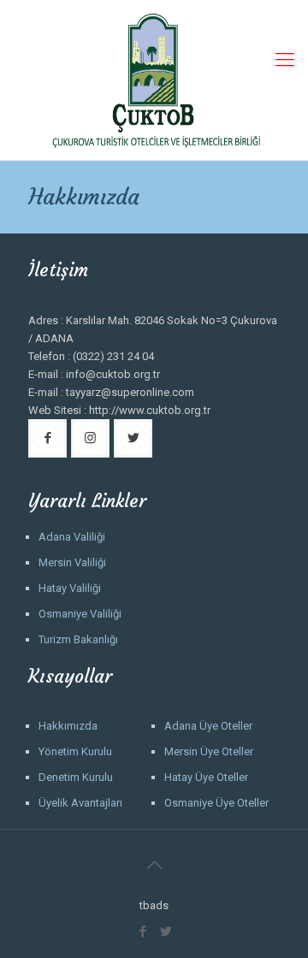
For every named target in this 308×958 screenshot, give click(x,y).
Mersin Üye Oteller (208, 751)
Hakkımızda (68, 725)
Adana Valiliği (71, 536)
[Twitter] (166, 931)
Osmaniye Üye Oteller (216, 802)
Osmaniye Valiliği (79, 613)
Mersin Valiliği (72, 562)
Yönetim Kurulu (75, 751)
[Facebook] (142, 931)
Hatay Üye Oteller (206, 777)
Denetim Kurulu (75, 777)
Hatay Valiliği (69, 588)
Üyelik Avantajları (80, 802)
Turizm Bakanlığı (78, 639)
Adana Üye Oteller (208, 725)
